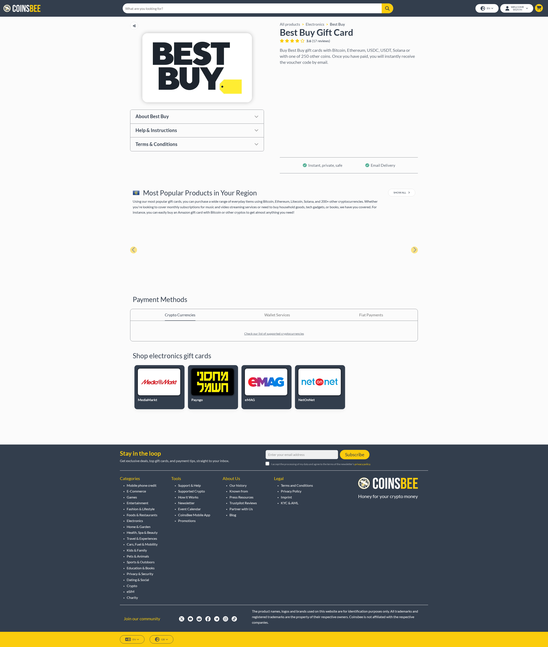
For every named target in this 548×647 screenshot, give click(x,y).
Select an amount (294, 89)
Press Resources (241, 497)
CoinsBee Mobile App (194, 515)
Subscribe (354, 454)
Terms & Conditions (156, 144)
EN (488, 8)
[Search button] (387, 8)
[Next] (414, 250)
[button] (539, 8)
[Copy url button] (134, 26)
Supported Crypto (191, 491)
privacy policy (362, 464)
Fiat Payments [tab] (371, 314)
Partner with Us (241, 509)
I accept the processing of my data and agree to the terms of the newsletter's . (321, 464)
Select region (291, 70)
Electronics (315, 24)
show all (400, 192)
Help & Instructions (156, 130)
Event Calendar (189, 509)
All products (290, 24)
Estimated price (293, 107)
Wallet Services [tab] (277, 314)
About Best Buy (152, 116)
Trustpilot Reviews (243, 503)
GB (163, 639)
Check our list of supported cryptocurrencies (274, 333)
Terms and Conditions (297, 485)
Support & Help (189, 485)
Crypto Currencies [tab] (180, 314)
